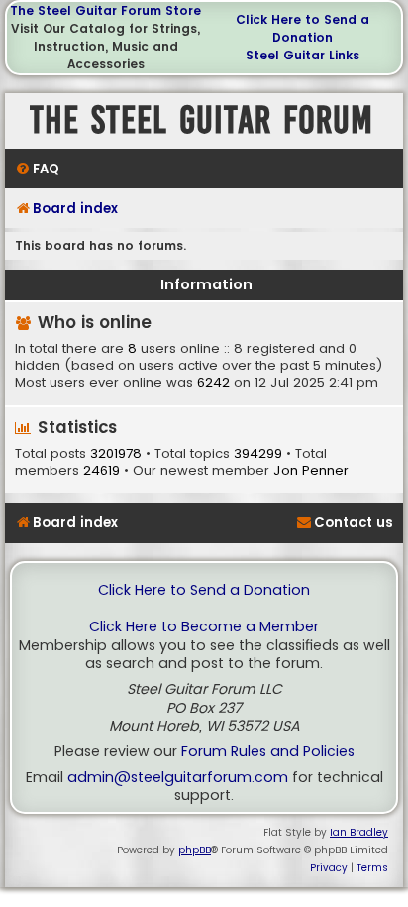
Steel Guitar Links (302, 55)
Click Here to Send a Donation (302, 28)
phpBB (194, 850)
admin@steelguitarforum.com (177, 777)
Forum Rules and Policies (268, 751)
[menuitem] (37, 169)
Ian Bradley (359, 832)
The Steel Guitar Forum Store (105, 10)
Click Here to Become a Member (204, 627)
